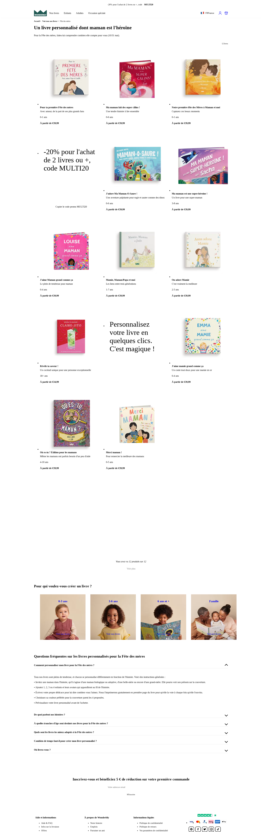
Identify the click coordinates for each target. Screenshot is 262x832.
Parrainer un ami (97, 830)
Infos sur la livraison (50, 827)
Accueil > (37, 21)
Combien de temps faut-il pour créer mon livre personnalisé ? (65, 741)
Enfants (67, 13)
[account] (220, 13)
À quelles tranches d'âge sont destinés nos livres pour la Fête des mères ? (71, 723)
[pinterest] (191, 829)
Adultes (79, 13)
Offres (44, 830)
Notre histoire (96, 823)
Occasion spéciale (96, 13)
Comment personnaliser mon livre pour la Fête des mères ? (64, 665)
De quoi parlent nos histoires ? (49, 714)
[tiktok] (218, 829)
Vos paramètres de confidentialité (153, 830)
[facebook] (198, 829)
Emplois (93, 827)
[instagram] (211, 829)
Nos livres (54, 13)
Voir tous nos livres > (50, 21)
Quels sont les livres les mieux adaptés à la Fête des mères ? (64, 732)
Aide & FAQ (46, 823)
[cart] (226, 13)
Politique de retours (147, 827)
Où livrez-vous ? (42, 749)
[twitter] (204, 829)
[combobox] (207, 13)
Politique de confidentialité (151, 823)
